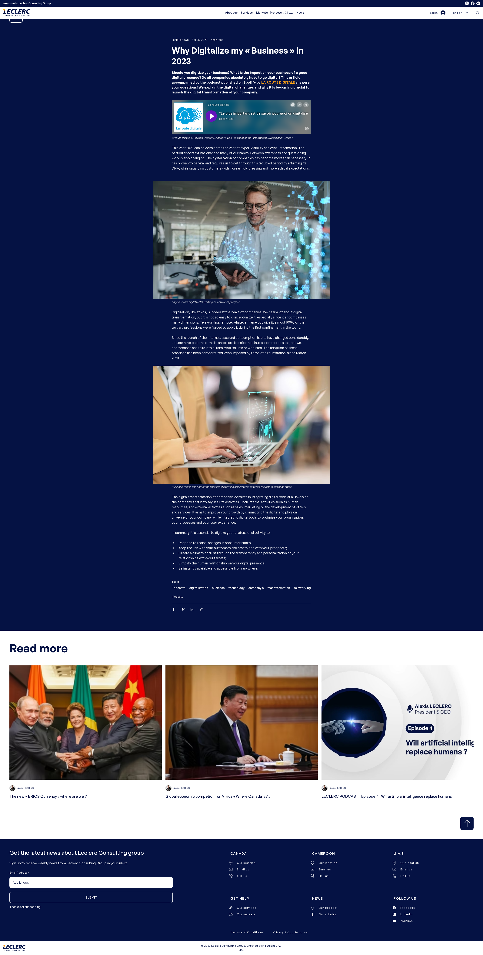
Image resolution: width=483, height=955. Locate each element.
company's (256, 588)
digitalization (198, 588)
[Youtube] (478, 3)
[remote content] (241, 117)
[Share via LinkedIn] (192, 609)
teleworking (302, 588)
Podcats (177, 596)
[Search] (475, 12)
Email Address (18, 872)
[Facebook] (473, 3)
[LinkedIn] (467, 3)
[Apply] (467, 823)
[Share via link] (201, 609)
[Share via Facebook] (173, 609)
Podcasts (178, 588)
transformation (279, 588)
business (218, 588)
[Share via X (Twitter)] (183, 609)
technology (236, 588)
